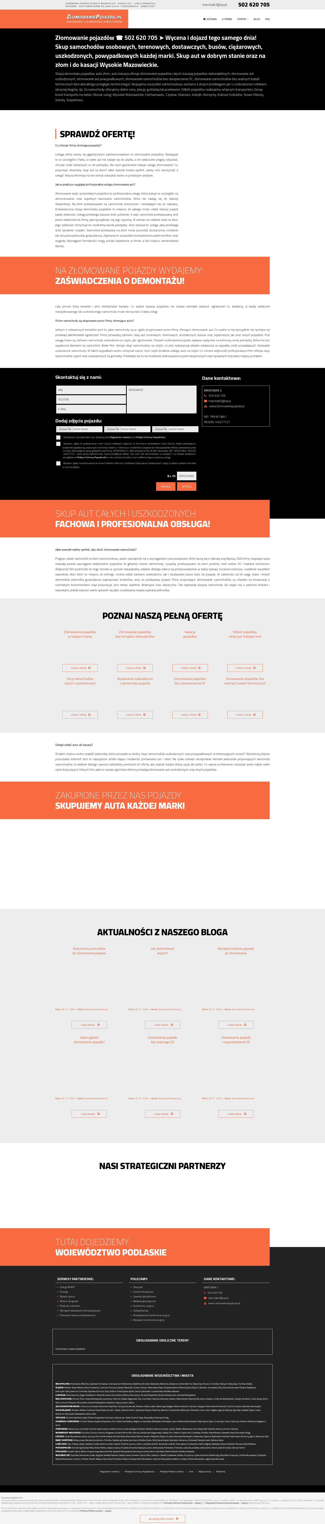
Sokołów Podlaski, (111, 1455)
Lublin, (139, 1444)
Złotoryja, (228, 1410)
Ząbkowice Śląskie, (144, 1410)
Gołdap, (165, 1433)
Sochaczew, (84, 1455)
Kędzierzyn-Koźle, (123, 1418)
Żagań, (82, 1395)
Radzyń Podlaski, (227, 1444)
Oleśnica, (125, 1410)
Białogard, (170, 1406)
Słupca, (259, 1399)
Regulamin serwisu (109, 1471)
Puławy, (75, 1444)
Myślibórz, (113, 1406)
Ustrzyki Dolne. (238, 1448)
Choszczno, (85, 1406)
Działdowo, (196, 1433)
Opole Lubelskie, (86, 1444)
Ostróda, (204, 1433)
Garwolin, (135, 1455)
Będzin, (195, 1387)
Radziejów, (166, 1421)
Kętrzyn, (136, 1433)
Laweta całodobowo (144, 1296)
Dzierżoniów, (174, 1410)
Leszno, (203, 1399)
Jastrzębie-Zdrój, (62, 1391)
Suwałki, (71, 1451)
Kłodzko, (164, 1410)
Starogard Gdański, (137, 1429)
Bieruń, (87, 1387)
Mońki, (84, 1451)
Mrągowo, (110, 1433)
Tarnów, (242, 1384)
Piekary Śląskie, (185, 1387)
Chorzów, (83, 1391)
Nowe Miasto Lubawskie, (219, 1433)
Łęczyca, (91, 1436)
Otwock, (184, 1459)
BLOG (257, 19)
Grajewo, (91, 1451)
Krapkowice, (100, 1418)
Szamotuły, (107, 1399)
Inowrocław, (146, 1421)
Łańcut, (150, 1448)
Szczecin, (193, 1406)
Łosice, (128, 1455)
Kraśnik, (103, 1444)
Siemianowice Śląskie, (237, 1387)
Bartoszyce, (146, 1433)
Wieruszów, (131, 1436)
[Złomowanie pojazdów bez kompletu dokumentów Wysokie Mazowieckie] (135, 652)
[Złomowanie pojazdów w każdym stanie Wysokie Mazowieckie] (80, 652)
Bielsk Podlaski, (172, 1451)
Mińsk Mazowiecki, (196, 1459)
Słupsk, (165, 1429)
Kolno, (152, 1451)
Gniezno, (64, 1402)
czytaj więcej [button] (88, 1024)
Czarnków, (146, 1399)
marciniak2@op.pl (214, 5)
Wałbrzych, (185, 1410)
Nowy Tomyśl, (182, 1399)
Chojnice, (93, 1429)
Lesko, (202, 1448)
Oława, (118, 1410)
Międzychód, (194, 1399)
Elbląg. (248, 1433)
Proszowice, (75, 1384)
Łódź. (267, 1436)
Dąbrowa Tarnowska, (99, 1384)
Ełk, (189, 1433)
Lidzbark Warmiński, (124, 1433)
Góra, (208, 1410)
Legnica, (221, 1410)
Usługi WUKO (67, 1287)
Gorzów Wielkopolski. (186, 1395)
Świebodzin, (91, 1395)
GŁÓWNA (211, 19)
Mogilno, (137, 1421)
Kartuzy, (219, 1429)
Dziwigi (64, 1291)
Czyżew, (71, 1349)
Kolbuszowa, (158, 1448)
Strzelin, (111, 1410)
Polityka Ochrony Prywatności (140, 1471)
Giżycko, (183, 1433)
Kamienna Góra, (62, 1414)
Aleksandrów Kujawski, (187, 1421)
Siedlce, (122, 1455)
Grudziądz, (220, 1421)
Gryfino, (230, 1406)
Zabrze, (138, 1391)
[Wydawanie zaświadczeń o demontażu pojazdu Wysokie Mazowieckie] (135, 699)
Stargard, (201, 1406)
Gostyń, (238, 1399)
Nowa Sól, (101, 1395)
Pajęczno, (164, 1436)
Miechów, (85, 1384)
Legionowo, (210, 1459)
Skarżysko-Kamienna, (178, 1440)
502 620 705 (254, 5)
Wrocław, (75, 1410)
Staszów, (89, 1440)
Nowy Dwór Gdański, (206, 1429)
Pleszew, (72, 1402)
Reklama (220, 1471)
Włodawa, (216, 1444)
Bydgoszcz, (261, 1421)
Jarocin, (125, 1402)
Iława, (232, 1433)
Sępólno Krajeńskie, (103, 1421)
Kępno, (119, 1402)
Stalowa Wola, (88, 1448)
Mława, (99, 1459)
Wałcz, (147, 1406)
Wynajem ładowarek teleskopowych (80, 1310)
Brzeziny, (245, 1436)
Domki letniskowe (143, 1291)
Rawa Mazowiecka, (73, 1436)
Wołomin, (176, 1459)
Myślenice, (137, 1384)
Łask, (171, 1436)
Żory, (225, 1387)
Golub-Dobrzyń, (232, 1421)
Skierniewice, (107, 1436)
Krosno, (215, 1448)
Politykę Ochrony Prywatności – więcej (182, 1503)
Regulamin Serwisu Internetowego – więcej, (227, 1503)
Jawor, (72, 1414)
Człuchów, (84, 1429)
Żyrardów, (75, 1455)
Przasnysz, (234, 1455)
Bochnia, (188, 1384)
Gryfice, (238, 1406)
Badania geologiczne (144, 1301)
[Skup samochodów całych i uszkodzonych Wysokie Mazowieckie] (80, 699)
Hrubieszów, (192, 1444)
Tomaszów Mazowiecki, (183, 1436)
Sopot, (99, 1429)
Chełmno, (243, 1421)
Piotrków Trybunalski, (231, 1436)
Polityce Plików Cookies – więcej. (96, 1511)
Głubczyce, (158, 1418)
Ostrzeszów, (81, 1402)
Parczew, (239, 1444)
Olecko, (176, 1433)
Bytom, (132, 1391)
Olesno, (91, 1418)
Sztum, (120, 1429)
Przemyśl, (178, 1448)
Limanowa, (112, 1384)
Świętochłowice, (171, 1387)
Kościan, (210, 1399)
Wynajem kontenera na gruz (149, 1320)
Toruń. (58, 1425)
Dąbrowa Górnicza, (96, 1391)
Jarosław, (196, 1448)
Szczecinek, (131, 1406)
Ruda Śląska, (122, 1391)
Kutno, (98, 1436)
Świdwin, (140, 1406)
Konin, (265, 1399)
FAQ (267, 19)
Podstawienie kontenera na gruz (151, 1315)
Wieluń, (139, 1436)
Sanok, (208, 1448)
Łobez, (153, 1406)
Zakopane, (173, 1384)
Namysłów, (148, 1418)
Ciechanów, (107, 1459)
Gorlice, (181, 1384)
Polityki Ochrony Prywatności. (151, 437)
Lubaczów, (187, 1448)
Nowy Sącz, (233, 1384)
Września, (246, 1399)
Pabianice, (260, 1436)
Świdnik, (125, 1444)
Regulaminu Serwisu (120, 437)
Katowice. (176, 1391)
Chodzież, (155, 1399)
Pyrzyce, (121, 1406)
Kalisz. (132, 1402)
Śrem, (82, 1399)
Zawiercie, (95, 1387)
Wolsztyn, (164, 1399)
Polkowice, (195, 1410)
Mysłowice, (251, 1387)
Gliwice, (136, 1387)
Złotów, (124, 1399)
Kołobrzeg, (160, 1406)
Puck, (195, 1429)
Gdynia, (106, 1429)
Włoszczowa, (79, 1440)
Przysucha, (189, 1455)
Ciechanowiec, (61, 1349)
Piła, (139, 1399)
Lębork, (172, 1429)
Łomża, (147, 1451)
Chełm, (201, 1444)
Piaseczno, (126, 1459)
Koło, (57, 1402)
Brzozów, (227, 1448)
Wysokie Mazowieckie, (122, 1451)
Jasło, (220, 1448)
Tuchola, (83, 1421)
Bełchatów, (216, 1436)
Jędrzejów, (124, 1440)
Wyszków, (224, 1455)
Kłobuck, (80, 1387)
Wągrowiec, (132, 1399)
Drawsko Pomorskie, (99, 1406)
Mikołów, (167, 1391)
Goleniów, (245, 1406)
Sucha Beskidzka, (125, 1384)
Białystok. (190, 1451)
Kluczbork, (109, 1418)
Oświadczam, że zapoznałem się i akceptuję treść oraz (114, 437)
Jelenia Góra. (91, 1414)
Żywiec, (120, 1387)
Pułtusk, (85, 1459)
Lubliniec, (104, 1387)
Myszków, (128, 1387)
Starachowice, (163, 1440)
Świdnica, (156, 1410)
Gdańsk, (113, 1429)
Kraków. (249, 1384)
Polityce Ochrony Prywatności (92, 457)
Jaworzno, (74, 1391)
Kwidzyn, (158, 1429)
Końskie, (214, 1440)
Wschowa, (70, 1395)
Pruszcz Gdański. (231, 1429)
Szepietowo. (80, 1349)
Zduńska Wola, (119, 1436)
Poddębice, (155, 1436)
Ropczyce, (142, 1448)
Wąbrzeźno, (203, 1421)
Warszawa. (220, 1459)
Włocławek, (156, 1421)
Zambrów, (108, 1451)
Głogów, (213, 1410)
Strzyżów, (125, 1448)
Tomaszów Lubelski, (167, 1444)
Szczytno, (86, 1433)
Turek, (253, 1399)
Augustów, (99, 1451)
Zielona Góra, (128, 1395)
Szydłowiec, (172, 1455)
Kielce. (221, 1440)
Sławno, (177, 1406)
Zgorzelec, (237, 1410)
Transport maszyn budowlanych (78, 1315)
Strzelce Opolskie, (74, 1418)
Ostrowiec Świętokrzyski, (199, 1440)
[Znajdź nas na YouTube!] (61, 5)
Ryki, (69, 1444)
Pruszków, (116, 1459)
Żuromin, (77, 1459)
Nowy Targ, (197, 1384)
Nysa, (141, 1418)
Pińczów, (108, 1440)
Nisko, (97, 1448)
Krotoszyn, (110, 1402)
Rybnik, (113, 1391)
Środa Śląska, (101, 1410)
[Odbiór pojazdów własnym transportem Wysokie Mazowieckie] (245, 652)
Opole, (84, 1418)
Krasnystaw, (181, 1444)
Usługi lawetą (140, 1310)
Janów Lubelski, (114, 1444)
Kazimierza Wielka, (137, 1440)
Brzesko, (146, 1384)
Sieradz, (146, 1436)
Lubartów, (147, 1444)
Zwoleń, (163, 1455)
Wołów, (83, 1410)
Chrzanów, (214, 1384)
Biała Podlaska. (249, 1444)
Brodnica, (252, 1421)
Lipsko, (197, 1455)
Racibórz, (203, 1387)
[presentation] (259, 864)
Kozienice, (204, 1455)
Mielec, (103, 1448)
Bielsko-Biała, (71, 1387)
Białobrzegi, (214, 1455)
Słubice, (161, 1395)
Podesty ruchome (70, 1306)
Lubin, (202, 1410)
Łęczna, (132, 1444)
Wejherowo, (187, 1429)
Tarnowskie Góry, (215, 1387)
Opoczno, (208, 1436)
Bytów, (179, 1429)
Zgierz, (252, 1436)
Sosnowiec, (146, 1391)
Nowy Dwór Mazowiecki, (141, 1459)
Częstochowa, (157, 1391)
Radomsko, (198, 1436)
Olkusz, (205, 1384)
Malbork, (150, 1429)
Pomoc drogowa (69, 1301)
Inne (191, 1471)
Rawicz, (172, 1399)
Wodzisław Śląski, (156, 1387)
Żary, (77, 1395)
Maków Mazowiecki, (64, 1459)
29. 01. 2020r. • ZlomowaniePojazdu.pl (81, 1009)
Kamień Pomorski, (219, 1406)
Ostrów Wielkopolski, (96, 1402)
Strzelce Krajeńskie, (149, 1395)
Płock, (148, 1455)
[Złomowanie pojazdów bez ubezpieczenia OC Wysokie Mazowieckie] (190, 699)
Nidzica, (101, 1433)
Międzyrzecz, (171, 1395)
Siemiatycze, (138, 1451)
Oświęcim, (223, 1384)
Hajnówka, (160, 1451)
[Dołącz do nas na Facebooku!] (55, 5)
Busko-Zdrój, (151, 1440)
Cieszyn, (144, 1387)
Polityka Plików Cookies (172, 1471)
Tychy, (107, 1391)
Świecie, (90, 1421)
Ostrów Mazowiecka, (248, 1455)
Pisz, (171, 1433)
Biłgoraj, (207, 1444)
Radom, (180, 1455)
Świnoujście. (256, 1406)
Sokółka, (182, 1451)
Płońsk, (92, 1459)
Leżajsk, (110, 1448)
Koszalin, (185, 1406)
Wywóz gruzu (67, 1296)
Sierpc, (143, 1455)
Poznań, (76, 1399)
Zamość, (154, 1444)
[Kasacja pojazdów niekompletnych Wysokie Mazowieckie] (190, 652)
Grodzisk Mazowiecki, (162, 1459)
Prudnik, (135, 1418)
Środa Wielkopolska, (94, 1399)
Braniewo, (240, 1433)
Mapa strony (205, 1471)
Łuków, (96, 1444)
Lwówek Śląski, (248, 1410)
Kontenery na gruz (143, 1306)
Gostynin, (155, 1455)
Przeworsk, (169, 1448)
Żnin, (114, 1421)
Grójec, (92, 1455)
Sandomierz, (98, 1440)
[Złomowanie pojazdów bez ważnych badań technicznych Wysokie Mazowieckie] (245, 699)
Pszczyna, (112, 1387)
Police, (208, 1406)
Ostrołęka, (261, 1455)
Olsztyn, (94, 1433)
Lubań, (258, 1410)
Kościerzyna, (73, 1429)
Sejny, (77, 1451)
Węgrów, (99, 1455)
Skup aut (138, 1287)
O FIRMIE (227, 19)
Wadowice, (154, 1384)
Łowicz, (84, 1436)
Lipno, (174, 1421)
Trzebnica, (90, 1410)
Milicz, (132, 1410)
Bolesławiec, (80, 1414)
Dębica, (117, 1448)
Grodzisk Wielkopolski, (224, 1399)
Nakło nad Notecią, (125, 1421)
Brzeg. (166, 1418)
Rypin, (211, 1421)
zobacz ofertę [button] (78, 667)
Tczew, (126, 1429)
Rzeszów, (133, 1448)
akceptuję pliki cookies (161, 1518)
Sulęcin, (137, 1395)
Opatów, (115, 1440)
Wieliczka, (164, 1384)
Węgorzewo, (156, 1433)
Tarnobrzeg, (77, 1448)
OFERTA (241, 19)
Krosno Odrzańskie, (113, 1395)
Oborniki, (117, 1399)
